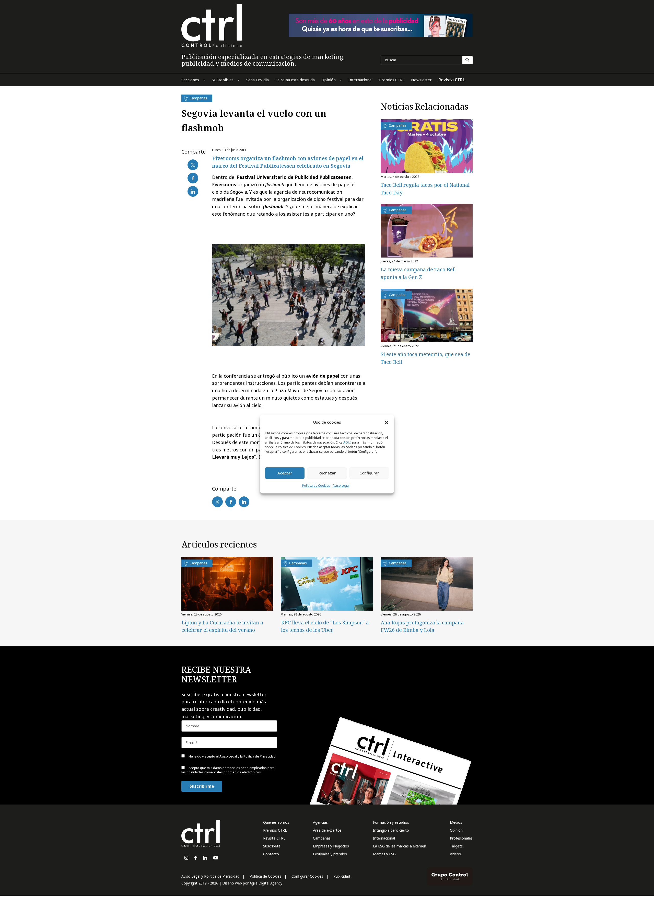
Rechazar (327, 473)
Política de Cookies (316, 485)
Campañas (322, 838)
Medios (456, 822)
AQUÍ (347, 442)
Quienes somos (276, 822)
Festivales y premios (330, 854)
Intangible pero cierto (391, 830)
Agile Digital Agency (266, 883)
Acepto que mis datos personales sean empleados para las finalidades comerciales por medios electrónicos (227, 769)
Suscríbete (272, 846)
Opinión (456, 830)
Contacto (271, 854)
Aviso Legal (341, 485)
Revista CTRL (274, 838)
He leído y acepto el (232, 756)
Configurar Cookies (307, 876)
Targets (456, 846)
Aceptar (284, 473)
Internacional (384, 838)
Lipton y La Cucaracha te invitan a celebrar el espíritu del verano (222, 626)
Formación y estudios (391, 822)
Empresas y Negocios (331, 846)
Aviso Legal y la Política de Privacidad (247, 756)
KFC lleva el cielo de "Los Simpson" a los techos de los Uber (325, 626)
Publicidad (341, 876)
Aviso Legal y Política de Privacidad (210, 876)
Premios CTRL (275, 830)
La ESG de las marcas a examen (399, 846)
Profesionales (461, 838)
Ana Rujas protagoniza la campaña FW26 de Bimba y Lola (422, 626)
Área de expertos (327, 830)
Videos (455, 854)
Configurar (369, 473)
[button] (386, 422)
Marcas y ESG (384, 854)
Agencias (320, 822)
